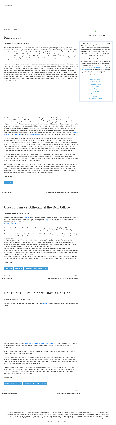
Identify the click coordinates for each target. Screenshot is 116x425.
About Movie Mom (96, 84)
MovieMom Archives (95, 79)
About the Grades (96, 94)
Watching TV (95, 96)
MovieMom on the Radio (95, 98)
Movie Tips (96, 91)
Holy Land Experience (33, 134)
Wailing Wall (17, 134)
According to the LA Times (12, 224)
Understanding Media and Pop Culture (36, 268)
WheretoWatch (86, 69)
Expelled (26, 218)
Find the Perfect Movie (96, 82)
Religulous (47, 220)
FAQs (95, 89)
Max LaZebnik (64, 422)
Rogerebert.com (94, 67)
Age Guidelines (96, 86)
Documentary (19, 268)
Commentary (9, 268)
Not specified (8, 183)
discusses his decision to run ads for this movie (39, 343)
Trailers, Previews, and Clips (13, 383)
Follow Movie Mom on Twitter (95, 41)
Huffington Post (103, 67)
